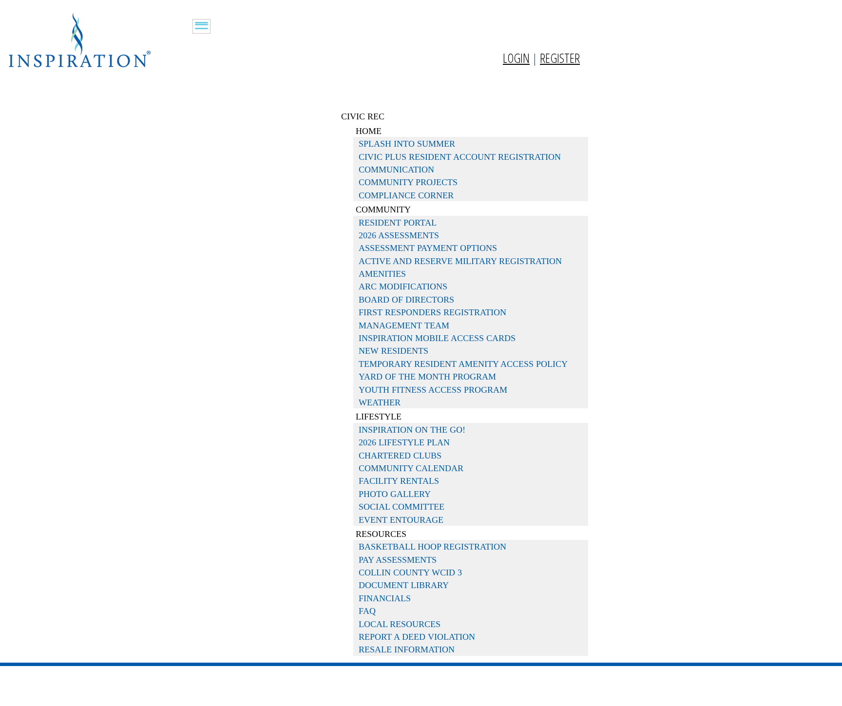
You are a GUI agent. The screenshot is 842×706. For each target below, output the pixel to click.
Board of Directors (406, 300)
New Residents (393, 351)
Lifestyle (379, 416)
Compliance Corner (406, 195)
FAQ (367, 611)
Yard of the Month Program (427, 377)
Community (383, 209)
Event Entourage (401, 520)
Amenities (382, 274)
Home (369, 131)
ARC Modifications (403, 286)
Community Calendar (411, 468)
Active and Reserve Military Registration (460, 261)
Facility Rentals (399, 481)
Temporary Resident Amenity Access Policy (463, 364)
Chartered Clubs (400, 455)
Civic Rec (362, 116)
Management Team (404, 325)
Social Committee (401, 507)
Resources (381, 534)
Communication (396, 169)
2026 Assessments (399, 235)
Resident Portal (398, 223)
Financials (385, 598)
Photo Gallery (395, 494)
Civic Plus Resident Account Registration (460, 157)
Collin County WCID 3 (410, 572)
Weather (380, 402)
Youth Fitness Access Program (433, 390)
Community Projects (408, 182)
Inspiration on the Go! (412, 430)
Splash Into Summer (407, 144)
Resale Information (407, 649)
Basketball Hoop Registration (432, 547)
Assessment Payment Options (428, 248)
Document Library (404, 585)
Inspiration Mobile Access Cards (437, 338)
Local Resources (399, 624)
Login (516, 58)
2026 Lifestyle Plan (404, 442)
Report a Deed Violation (417, 637)
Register (560, 58)
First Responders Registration (432, 312)
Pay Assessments (398, 560)
